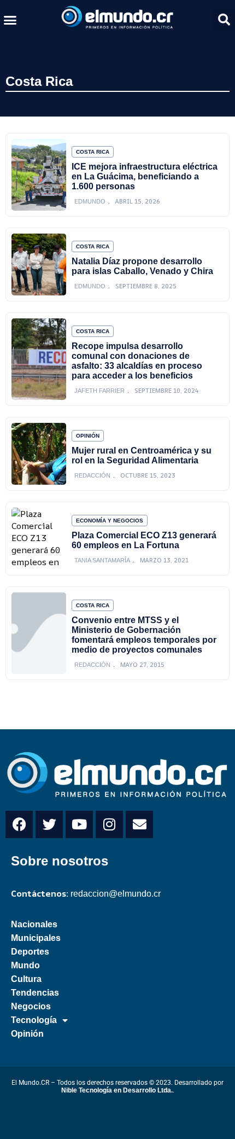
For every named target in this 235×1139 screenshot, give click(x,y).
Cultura (26, 979)
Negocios (31, 1006)
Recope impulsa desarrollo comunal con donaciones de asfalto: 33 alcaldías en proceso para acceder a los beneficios (137, 360)
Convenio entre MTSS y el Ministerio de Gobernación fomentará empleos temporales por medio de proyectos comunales (144, 634)
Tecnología (34, 1020)
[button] (10, 19)
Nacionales (34, 924)
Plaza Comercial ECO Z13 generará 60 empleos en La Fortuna (144, 540)
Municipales (36, 938)
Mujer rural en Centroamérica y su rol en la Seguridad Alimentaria (142, 455)
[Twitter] (49, 824)
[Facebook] (19, 824)
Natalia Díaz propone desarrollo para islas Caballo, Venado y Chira (142, 266)
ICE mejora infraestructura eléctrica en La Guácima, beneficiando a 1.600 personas (145, 176)
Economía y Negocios (109, 521)
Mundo (25, 965)
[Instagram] (109, 824)
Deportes (30, 951)
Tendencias (35, 992)
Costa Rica (39, 81)
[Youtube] (79, 824)
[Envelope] (139, 824)
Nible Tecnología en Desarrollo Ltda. (117, 1090)
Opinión (87, 436)
